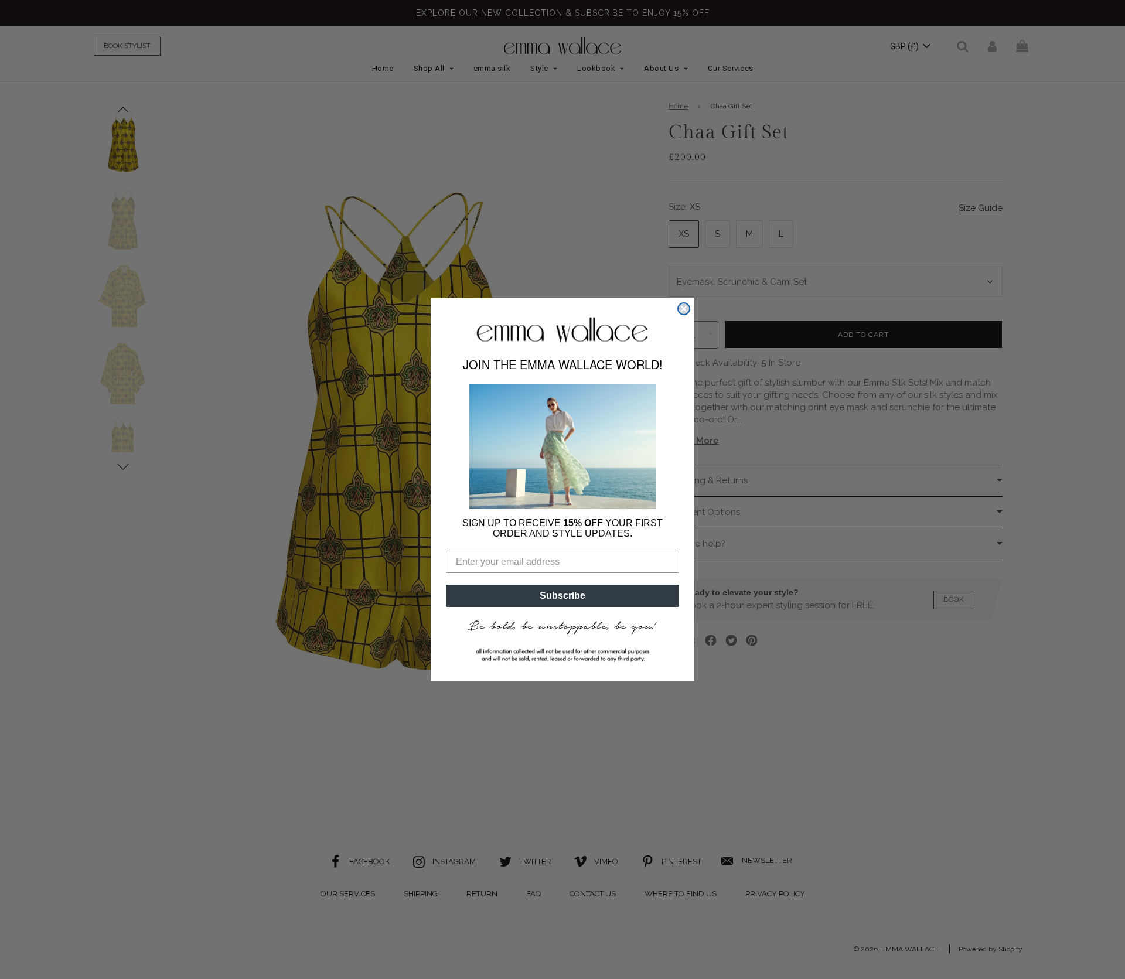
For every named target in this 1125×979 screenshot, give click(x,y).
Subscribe (562, 596)
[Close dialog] (684, 309)
